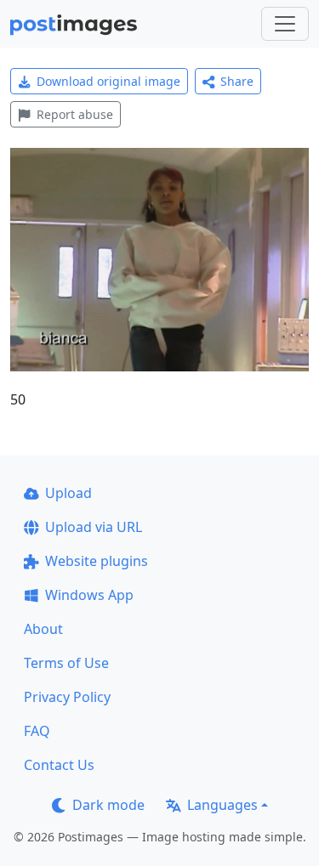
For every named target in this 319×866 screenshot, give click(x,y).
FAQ (37, 731)
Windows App (89, 595)
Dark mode (108, 804)
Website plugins (96, 561)
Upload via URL (93, 527)
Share (236, 81)
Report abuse (75, 114)
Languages (222, 804)
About (43, 629)
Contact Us (59, 765)
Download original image (108, 81)
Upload (68, 493)
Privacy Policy (67, 697)
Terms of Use (66, 663)
